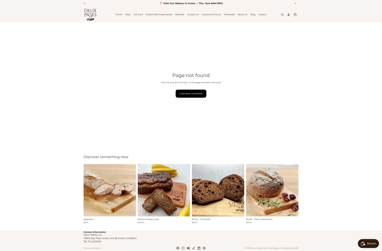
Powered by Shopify (289, 248)
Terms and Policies (92, 248)
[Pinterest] (204, 248)
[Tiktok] (193, 248)
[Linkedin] (199, 248)
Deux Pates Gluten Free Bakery (265, 248)
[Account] (288, 14)
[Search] (282, 14)
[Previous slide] (84, 3)
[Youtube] (188, 248)
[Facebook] (178, 248)
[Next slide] (295, 3)
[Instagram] (183, 248)
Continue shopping (191, 93)
